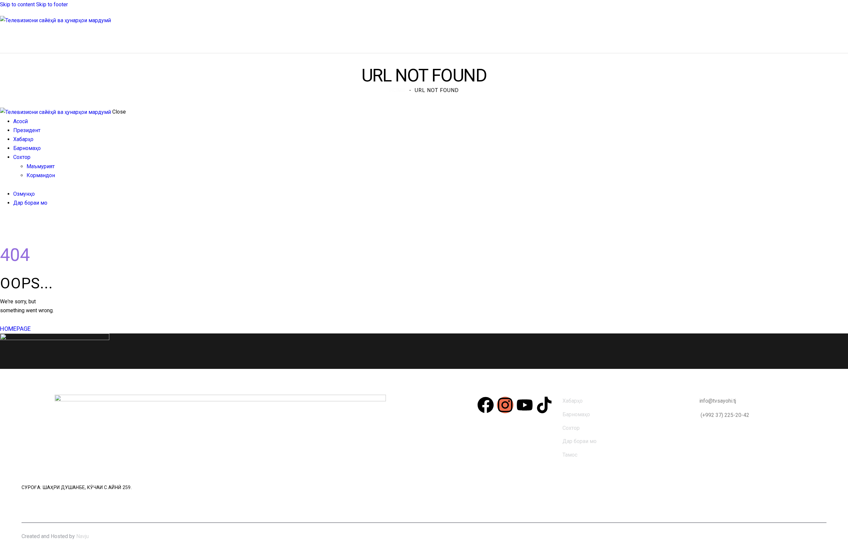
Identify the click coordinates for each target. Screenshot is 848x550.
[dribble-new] (15, 221)
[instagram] (22, 221)
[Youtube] (524, 405)
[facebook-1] (3, 221)
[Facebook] (485, 405)
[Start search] (844, 38)
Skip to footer (52, 4)
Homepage (15, 328)
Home (397, 90)
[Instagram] (505, 405)
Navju (82, 536)
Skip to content (17, 4)
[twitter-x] (9, 221)
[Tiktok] (544, 405)
